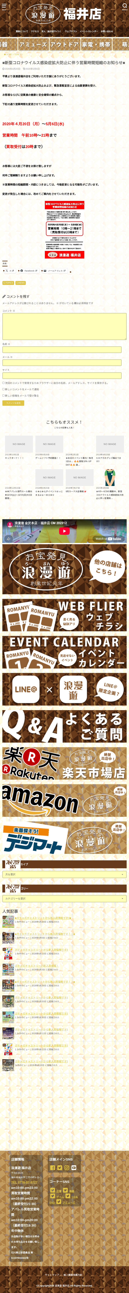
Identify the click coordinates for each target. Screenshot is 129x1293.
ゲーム (60, 1196)
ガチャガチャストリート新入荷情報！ (37, 965)
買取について (22, 31)
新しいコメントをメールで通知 (22, 389)
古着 (59, 1191)
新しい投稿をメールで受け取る (22, 395)
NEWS (22, 283)
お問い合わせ (107, 31)
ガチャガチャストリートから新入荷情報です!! (41, 949)
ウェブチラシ (71, 31)
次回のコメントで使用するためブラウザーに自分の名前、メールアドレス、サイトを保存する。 (57, 383)
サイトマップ (52, 1275)
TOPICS (9, 283)
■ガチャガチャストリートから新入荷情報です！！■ (45, 934)
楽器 (71, 1191)
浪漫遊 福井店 (62, 1285)
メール (7, 357)
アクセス (35, 31)
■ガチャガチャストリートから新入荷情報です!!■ (43, 918)
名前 (6, 344)
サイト (6, 370)
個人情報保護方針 (73, 1275)
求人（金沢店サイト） (52, 31)
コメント (8, 311)
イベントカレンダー (89, 31)
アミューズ (68, 1202)
